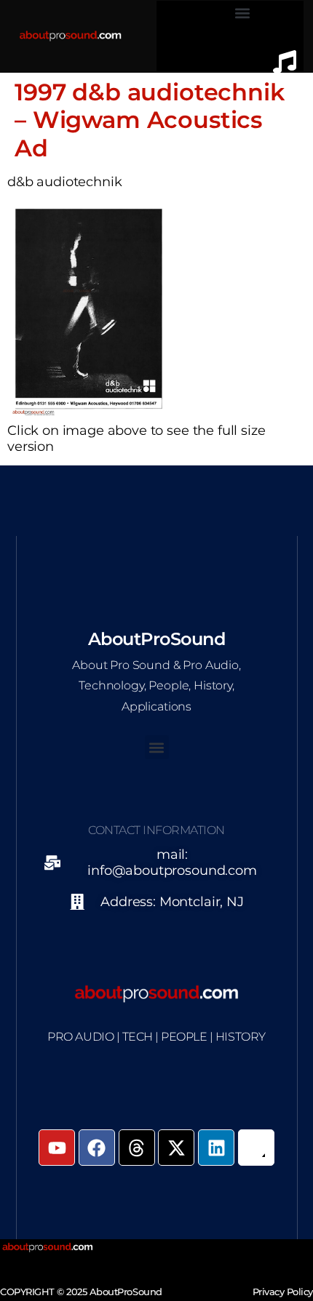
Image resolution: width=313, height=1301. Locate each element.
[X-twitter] (176, 1147)
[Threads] (137, 1147)
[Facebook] (97, 1147)
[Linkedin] (216, 1147)
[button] (242, 13)
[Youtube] (57, 1147)
